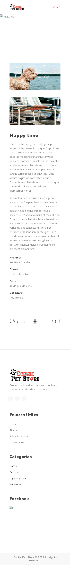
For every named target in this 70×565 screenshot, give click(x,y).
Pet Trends (25, 34)
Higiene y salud (18, 478)
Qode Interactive (20, 274)
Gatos (13, 466)
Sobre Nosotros (19, 436)
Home (13, 34)
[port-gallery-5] (35, 111)
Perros (14, 472)
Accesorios (16, 484)
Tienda (14, 430)
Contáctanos (17, 442)
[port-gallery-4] (35, 76)
